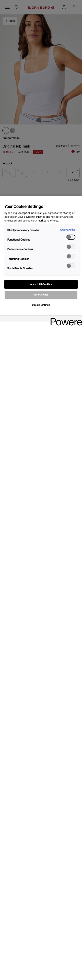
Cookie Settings (41, 304)
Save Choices (41, 294)
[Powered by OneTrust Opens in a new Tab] (65, 319)
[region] (41, 587)
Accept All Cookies (41, 284)
